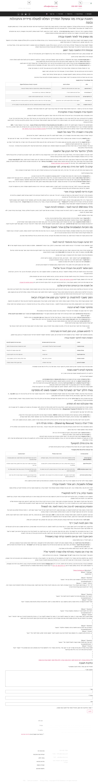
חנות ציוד (60, 14)
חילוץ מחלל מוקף (56, 660)
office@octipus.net (51, 6)
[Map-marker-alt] (22, 14)
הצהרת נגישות (40, 765)
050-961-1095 (76, 6)
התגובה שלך (89, 669)
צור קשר (52, 14)
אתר (91, 701)
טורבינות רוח (41, 751)
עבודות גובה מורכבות (38, 754)
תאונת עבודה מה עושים (45, 660)
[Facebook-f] (29, 14)
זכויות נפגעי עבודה (66, 660)
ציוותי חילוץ (41, 758)
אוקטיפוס (89, 14)
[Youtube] (25, 14)
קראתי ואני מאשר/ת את (31, 734)
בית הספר (69, 14)
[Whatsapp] (18, 14)
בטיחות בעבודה (86, 660)
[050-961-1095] (80, 2)
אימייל (91, 695)
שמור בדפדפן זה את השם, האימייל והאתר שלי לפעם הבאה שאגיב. (73, 707)
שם (91, 689)
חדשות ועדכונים (40, 768)
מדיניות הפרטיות (25, 734)
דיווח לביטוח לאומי (76, 660)
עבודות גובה (79, 14)
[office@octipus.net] (56, 2)
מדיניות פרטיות (40, 761)
